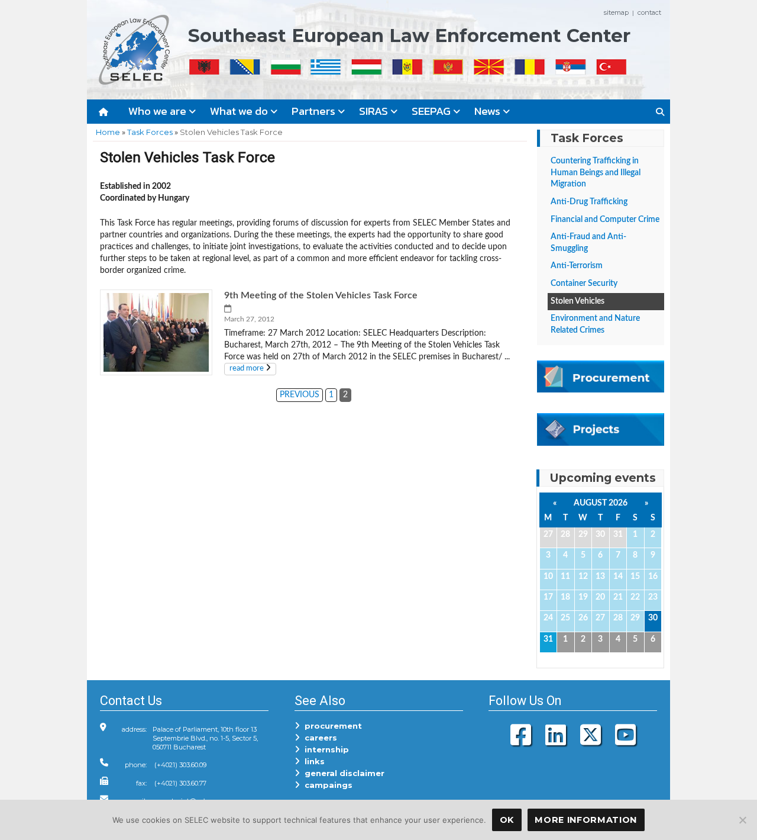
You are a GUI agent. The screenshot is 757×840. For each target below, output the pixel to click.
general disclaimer (342, 773)
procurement (331, 725)
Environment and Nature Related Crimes (595, 324)
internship (324, 749)
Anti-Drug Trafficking (589, 202)
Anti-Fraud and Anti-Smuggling (588, 243)
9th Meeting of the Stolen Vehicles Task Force (321, 295)
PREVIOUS (299, 394)
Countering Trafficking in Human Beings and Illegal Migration (595, 172)
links (312, 761)
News (488, 111)
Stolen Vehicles (577, 301)
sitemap (616, 12)
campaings (326, 785)
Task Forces (150, 132)
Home (108, 132)
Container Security (584, 283)
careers (318, 737)
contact (649, 12)
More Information (586, 820)
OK (507, 820)
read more (246, 368)
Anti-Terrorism (577, 266)
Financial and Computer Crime (605, 219)
